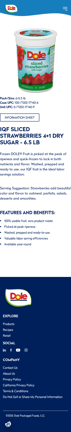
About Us (9, 373)
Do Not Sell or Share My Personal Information (32, 397)
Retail (7, 335)
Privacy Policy (12, 379)
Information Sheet (20, 117)
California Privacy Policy (18, 385)
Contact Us (10, 367)
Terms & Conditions (15, 391)
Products (8, 324)
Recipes (8, 329)
